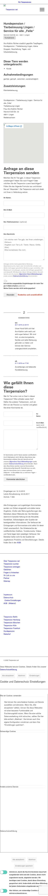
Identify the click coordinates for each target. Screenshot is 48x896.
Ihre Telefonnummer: (15, 222)
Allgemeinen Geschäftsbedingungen (30, 274)
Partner (6, 578)
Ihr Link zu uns (9, 575)
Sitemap (7, 581)
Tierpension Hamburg (12, 619)
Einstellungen (34, 675)
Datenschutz (8, 597)
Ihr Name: (7, 198)
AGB (19, 542)
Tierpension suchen (11, 563)
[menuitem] (25, 2)
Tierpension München (12, 622)
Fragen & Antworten (11, 572)
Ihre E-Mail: (8, 210)
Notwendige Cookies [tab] (8, 731)
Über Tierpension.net (12, 561)
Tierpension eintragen (12, 566)
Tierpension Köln (10, 625)
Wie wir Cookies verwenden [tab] (10, 695)
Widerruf (12, 603)
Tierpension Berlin (10, 616)
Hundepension (9, 631)
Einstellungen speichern (24, 866)
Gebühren (7, 569)
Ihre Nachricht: (9, 234)
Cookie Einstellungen (13, 600)
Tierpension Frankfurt (12, 628)
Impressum (8, 594)
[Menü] (40, 9)
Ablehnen (21, 675)
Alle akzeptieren (8, 675)
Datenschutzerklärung (20, 276)
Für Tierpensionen (24, 2)
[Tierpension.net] (20, 9)
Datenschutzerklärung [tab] (8, 831)
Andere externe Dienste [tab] (9, 786)
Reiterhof (7, 634)
